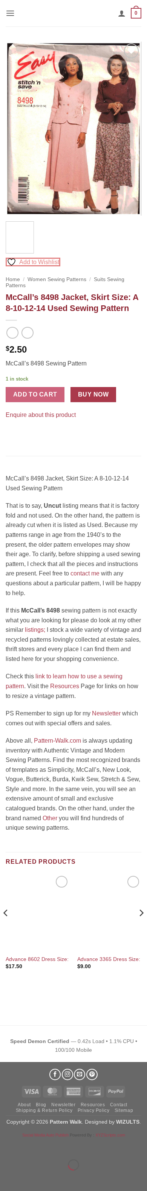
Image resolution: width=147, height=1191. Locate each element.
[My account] (122, 13)
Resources (64, 686)
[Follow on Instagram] (67, 1074)
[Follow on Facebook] (55, 1074)
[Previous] (17, 128)
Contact (118, 1104)
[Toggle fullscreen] (29, 1145)
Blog (41, 1104)
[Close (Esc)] (73, 1145)
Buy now (93, 394)
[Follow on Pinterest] (92, 1074)
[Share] (51, 1145)
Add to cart (35, 394)
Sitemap (124, 1110)
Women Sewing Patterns (57, 279)
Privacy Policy (94, 1110)
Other (50, 818)
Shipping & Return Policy (44, 1110)
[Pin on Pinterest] (26, 433)
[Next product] (12, 333)
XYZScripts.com (110, 1135)
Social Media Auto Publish (45, 1135)
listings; (35, 630)
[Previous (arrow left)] (7, 1178)
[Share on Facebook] (12, 433)
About (24, 1104)
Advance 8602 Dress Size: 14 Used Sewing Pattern (67, 959)
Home (13, 279)
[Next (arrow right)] (29, 1178)
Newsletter (106, 713)
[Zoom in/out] (7, 1145)
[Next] (129, 128)
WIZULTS (127, 1122)
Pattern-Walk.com (57, 740)
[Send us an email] (79, 1074)
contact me (85, 573)
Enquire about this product (41, 415)
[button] (10, 13)
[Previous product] (27, 333)
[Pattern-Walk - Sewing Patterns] (73, 13)
